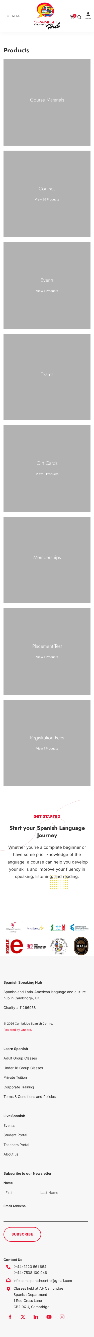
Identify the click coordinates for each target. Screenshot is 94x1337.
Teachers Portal (16, 1145)
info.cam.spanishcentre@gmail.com (43, 1280)
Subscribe (22, 1234)
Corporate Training (19, 1087)
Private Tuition (15, 1077)
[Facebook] (10, 1317)
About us (11, 1154)
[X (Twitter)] (23, 1317)
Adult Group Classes (20, 1058)
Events (9, 1125)
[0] (72, 16)
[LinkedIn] (36, 1317)
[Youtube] (49, 1317)
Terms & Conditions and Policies (30, 1096)
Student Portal (15, 1135)
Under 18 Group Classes (23, 1068)
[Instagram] (62, 1317)
